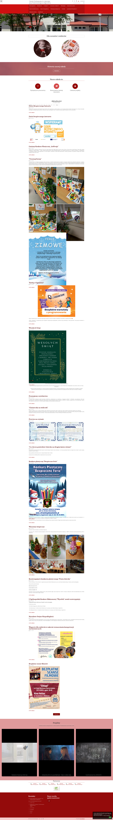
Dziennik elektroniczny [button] (34, 8)
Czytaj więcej (56, 70)
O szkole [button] (45, 5)
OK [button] (110, 817)
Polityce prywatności (107, 815)
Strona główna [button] (32, 5)
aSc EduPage (82, 818)
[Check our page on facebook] (49, 801)
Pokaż (42, 50)
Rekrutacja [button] (63, 5)
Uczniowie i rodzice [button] (54, 5)
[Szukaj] (83, 3)
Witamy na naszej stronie (39, 23)
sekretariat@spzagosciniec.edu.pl (35, 801)
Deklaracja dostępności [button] (55, 8)
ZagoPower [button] (40, 11)
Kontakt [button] (63, 8)
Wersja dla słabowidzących (33, 818)
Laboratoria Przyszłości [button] (71, 8)
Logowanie (82, 1)
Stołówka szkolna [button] (32, 11)
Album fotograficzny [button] (44, 8)
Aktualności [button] (39, 5)
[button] (76, 1)
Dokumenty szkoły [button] (71, 5)
